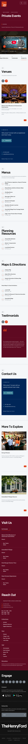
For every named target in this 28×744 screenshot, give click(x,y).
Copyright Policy (17, 738)
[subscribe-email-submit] (24, 715)
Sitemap (10, 740)
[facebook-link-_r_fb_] (3, 681)
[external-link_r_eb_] (8, 152)
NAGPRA (3, 738)
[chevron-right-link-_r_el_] (25, 510)
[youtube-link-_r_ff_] (17, 681)
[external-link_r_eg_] (9, 404)
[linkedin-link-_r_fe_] (13, 681)
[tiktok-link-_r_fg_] (20, 681)
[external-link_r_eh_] (9, 406)
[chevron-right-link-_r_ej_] (25, 466)
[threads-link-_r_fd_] (10, 681)
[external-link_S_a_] (14, 604)
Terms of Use (17, 740)
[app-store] (7, 695)
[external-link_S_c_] (14, 607)
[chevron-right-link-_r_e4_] (25, 120)
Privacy (24, 738)
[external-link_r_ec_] (8, 154)
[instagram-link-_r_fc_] (6, 681)
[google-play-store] (18, 695)
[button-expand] (24, 433)
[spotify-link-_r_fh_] (24, 681)
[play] (4, 46)
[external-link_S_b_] (14, 605)
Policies (9, 738)
